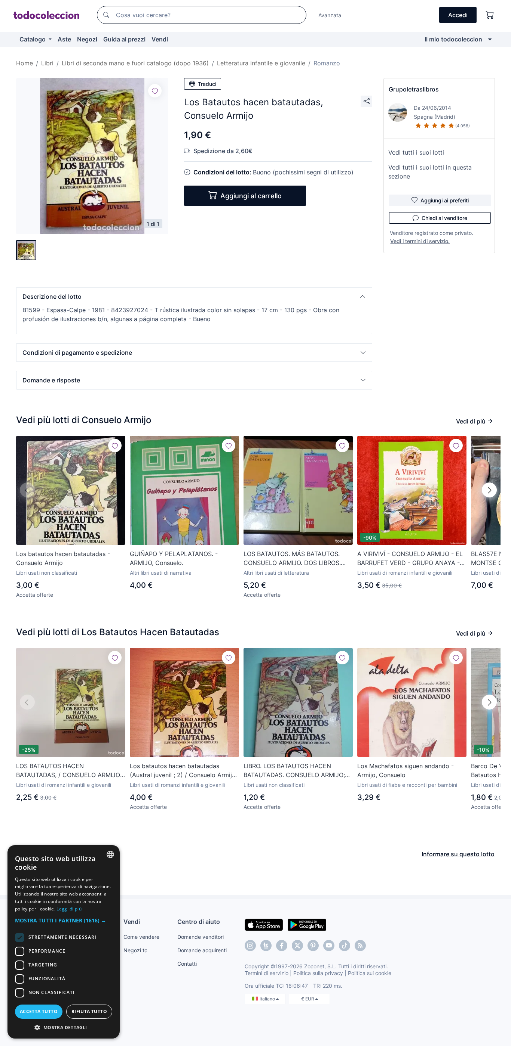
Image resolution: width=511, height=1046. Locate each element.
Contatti (187, 963)
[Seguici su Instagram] (250, 945)
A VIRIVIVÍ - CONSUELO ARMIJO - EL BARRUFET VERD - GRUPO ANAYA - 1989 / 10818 (410, 558)
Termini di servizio (266, 973)
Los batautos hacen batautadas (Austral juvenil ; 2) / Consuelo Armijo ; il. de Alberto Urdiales (184, 770)
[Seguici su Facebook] (281, 945)
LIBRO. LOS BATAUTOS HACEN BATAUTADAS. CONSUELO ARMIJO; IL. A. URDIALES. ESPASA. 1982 (294, 770)
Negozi (87, 39)
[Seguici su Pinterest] (313, 945)
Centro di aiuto (198, 921)
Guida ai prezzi (124, 39)
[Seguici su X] (297, 945)
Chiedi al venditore (444, 218)
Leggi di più (69, 909)
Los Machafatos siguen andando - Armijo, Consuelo (405, 770)
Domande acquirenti (202, 950)
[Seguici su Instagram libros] (266, 945)
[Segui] (155, 90)
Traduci (207, 84)
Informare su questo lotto (458, 854)
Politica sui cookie (369, 973)
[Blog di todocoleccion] (360, 945)
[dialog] (63, 942)
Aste (64, 39)
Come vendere (141, 937)
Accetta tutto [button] (39, 1011)
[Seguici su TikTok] (344, 945)
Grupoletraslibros (414, 89)
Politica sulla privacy (318, 973)
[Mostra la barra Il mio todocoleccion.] (490, 39)
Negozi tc (135, 950)
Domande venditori (200, 937)
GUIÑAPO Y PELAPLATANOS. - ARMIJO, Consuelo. (174, 558)
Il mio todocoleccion (453, 39)
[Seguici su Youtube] (328, 945)
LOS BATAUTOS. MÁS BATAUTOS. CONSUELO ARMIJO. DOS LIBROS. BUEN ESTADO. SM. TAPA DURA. (292, 558)
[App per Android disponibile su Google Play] (307, 924)
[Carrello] (490, 15)
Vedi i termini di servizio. (420, 241)
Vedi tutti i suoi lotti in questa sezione (430, 172)
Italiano (268, 999)
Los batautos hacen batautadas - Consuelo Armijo (63, 558)
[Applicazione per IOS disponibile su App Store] (264, 924)
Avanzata (329, 15)
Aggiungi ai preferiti (444, 200)
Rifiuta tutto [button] (89, 1011)
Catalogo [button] (33, 39)
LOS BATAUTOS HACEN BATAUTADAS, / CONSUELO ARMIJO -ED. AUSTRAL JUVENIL (70, 770)
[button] (194, 296)
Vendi (160, 39)
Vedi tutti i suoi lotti (416, 152)
